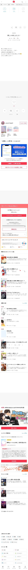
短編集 (15, 539)
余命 (19, 536)
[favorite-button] (20, 27)
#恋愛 (2, 407)
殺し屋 (9, 536)
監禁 (3, 536)
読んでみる (14, 428)
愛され (21, 539)
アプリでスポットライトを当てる (14, 215)
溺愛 (14, 536)
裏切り (4, 539)
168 (10, 38)
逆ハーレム (14, 542)
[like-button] (24, 27)
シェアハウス (5, 542)
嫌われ (10, 539)
